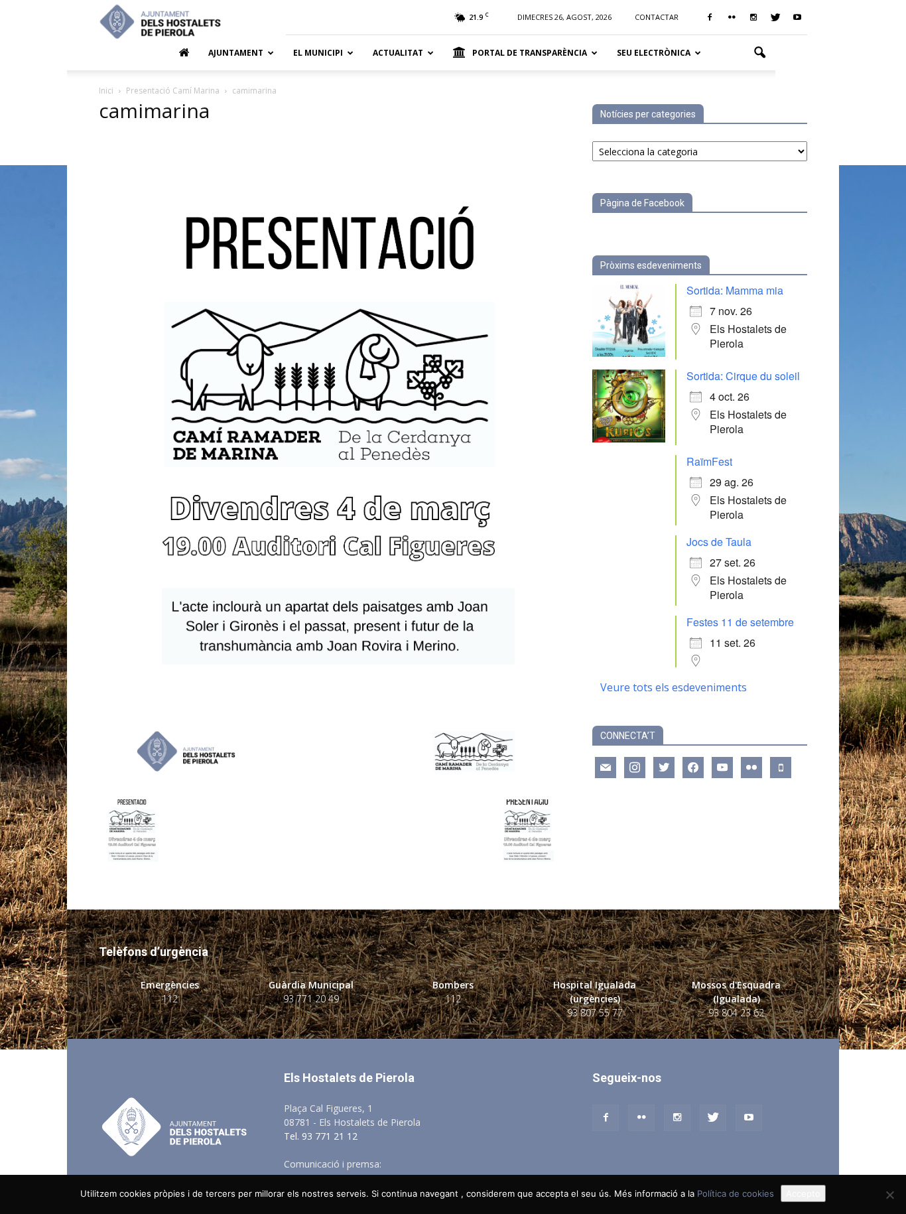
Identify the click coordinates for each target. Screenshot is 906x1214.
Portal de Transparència (529, 52)
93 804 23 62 (736, 1012)
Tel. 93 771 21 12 (320, 1136)
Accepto (803, 1193)
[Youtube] (797, 17)
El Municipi (318, 52)
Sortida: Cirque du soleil (743, 375)
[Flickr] (732, 17)
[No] (889, 1194)
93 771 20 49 (311, 998)
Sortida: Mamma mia (734, 290)
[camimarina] (329, 785)
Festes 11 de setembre (740, 622)
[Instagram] (753, 17)
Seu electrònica (653, 52)
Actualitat (398, 52)
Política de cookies (735, 1193)
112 (170, 998)
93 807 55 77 (595, 1012)
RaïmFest (709, 461)
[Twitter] (775, 17)
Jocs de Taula (718, 541)
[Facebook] (710, 17)
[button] (759, 53)
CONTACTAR (657, 17)
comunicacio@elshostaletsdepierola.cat (469, 1164)
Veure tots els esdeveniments (673, 687)
